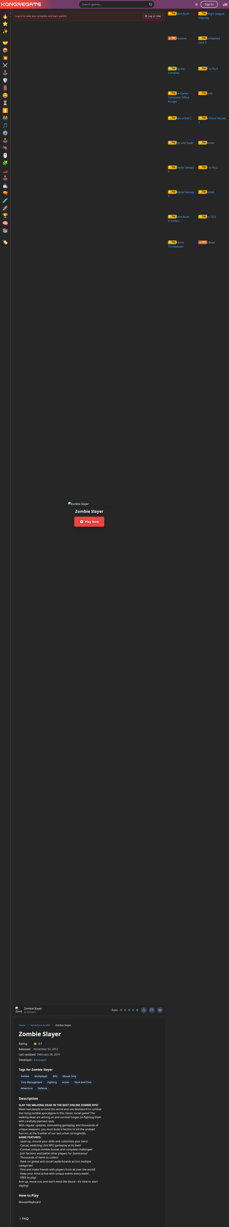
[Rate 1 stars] (121, 1010)
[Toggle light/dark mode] (196, 4)
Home (22, 1025)
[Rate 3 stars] (129, 1010)
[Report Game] (152, 1010)
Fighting (52, 1082)
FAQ (25, 1218)
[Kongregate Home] (20, 4)
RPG (55, 1076)
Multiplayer (41, 1076)
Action (65, 1082)
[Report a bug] (144, 1010)
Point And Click (83, 1082)
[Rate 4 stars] (133, 1010)
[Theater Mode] (160, 1010)
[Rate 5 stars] (137, 1010)
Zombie (25, 1076)
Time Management (31, 1082)
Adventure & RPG (40, 1025)
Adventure (27, 1088)
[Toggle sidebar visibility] (11, 13)
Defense (42, 1088)
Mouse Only (69, 1076)
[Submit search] (150, 4)
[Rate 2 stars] (125, 1010)
